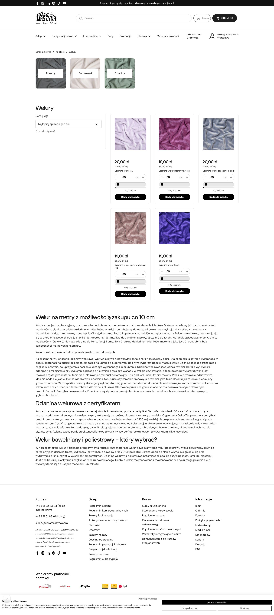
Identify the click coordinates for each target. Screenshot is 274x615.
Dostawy (94, 530)
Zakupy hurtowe (99, 554)
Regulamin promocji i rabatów (107, 544)
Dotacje (200, 544)
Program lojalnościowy (103, 549)
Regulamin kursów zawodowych (162, 529)
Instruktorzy (202, 525)
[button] (224, 18)
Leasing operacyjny (101, 539)
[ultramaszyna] (46, 16)
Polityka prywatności (208, 520)
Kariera (199, 539)
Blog (198, 506)
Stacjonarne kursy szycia (157, 510)
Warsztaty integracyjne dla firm (161, 534)
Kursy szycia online (154, 506)
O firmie (200, 510)
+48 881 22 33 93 (46, 506)
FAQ (197, 549)
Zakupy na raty (98, 535)
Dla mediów (202, 535)
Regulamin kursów (153, 515)
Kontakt (200, 515)
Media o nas (203, 530)
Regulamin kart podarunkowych (108, 510)
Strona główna (43, 51)
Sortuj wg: (42, 116)
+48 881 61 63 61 (46, 516)
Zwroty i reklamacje (101, 515)
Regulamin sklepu (100, 506)
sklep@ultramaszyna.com (52, 523)
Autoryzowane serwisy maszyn (108, 520)
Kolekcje (60, 51)
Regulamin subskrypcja (103, 559)
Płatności (94, 525)
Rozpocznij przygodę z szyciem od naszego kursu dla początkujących (137, 3)
